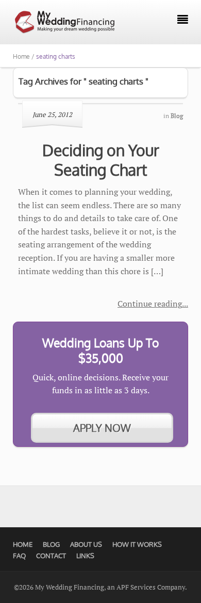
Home (22, 544)
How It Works (137, 544)
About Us (86, 544)
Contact (51, 555)
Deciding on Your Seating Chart (100, 159)
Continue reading (150, 303)
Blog (51, 544)
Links (85, 555)
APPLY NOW (102, 427)
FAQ (19, 555)
